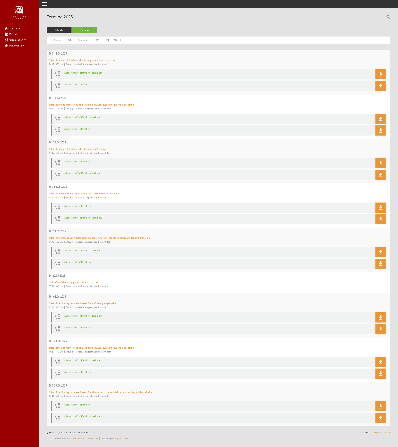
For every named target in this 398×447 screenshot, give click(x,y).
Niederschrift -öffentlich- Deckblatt (83, 73)
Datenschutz (79, 438)
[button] (19, 40)
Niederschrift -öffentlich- (77, 84)
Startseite (14, 28)
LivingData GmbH (120, 438)
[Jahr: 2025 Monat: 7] (107, 40)
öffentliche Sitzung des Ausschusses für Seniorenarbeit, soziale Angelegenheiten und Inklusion (99, 237)
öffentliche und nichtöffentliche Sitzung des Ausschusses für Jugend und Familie (91, 104)
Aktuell (117, 40)
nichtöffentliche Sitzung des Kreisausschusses (73, 282)
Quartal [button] (57, 40)
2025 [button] (97, 40)
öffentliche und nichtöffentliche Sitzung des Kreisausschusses (82, 60)
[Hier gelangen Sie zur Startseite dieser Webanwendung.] (19, 12)
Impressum (93, 438)
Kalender (14, 34)
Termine (85, 30)
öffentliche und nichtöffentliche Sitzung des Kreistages (78, 149)
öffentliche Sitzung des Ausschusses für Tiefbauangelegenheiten (83, 303)
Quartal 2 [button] (82, 40)
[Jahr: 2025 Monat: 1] (69, 40)
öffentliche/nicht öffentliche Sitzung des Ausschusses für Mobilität (84, 193)
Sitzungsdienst (380, 432)
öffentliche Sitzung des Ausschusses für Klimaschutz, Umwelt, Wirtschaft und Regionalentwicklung (101, 392)
